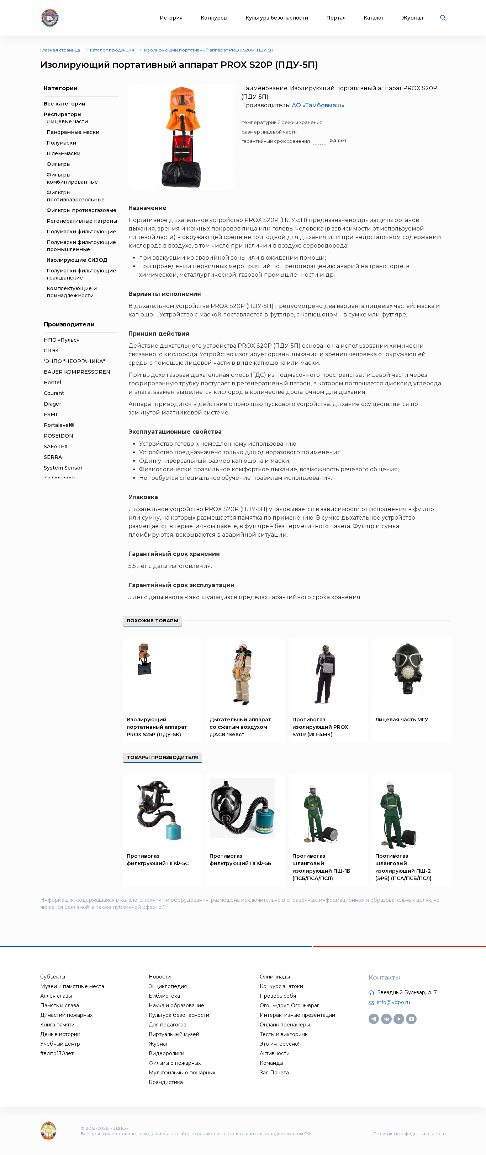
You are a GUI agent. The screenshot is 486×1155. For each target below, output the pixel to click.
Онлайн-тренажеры (285, 1024)
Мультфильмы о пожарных (182, 1072)
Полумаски (61, 143)
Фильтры (58, 164)
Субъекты (52, 977)
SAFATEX (56, 446)
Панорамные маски (73, 132)
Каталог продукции (112, 50)
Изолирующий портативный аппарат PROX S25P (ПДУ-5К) (157, 727)
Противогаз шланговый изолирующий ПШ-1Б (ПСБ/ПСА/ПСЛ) (321, 867)
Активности (275, 1053)
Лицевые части (67, 121)
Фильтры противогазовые (81, 210)
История (171, 18)
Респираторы (62, 114)
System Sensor (63, 468)
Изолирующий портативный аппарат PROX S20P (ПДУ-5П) (209, 50)
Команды (271, 1063)
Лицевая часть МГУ (401, 719)
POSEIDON (58, 436)
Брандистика (166, 1082)
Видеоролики (166, 1053)
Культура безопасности (276, 18)
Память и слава (59, 1005)
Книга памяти (57, 1024)
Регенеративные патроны (82, 221)
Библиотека (164, 996)
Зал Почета (274, 1072)
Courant (54, 393)
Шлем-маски (63, 153)
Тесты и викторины (284, 1034)
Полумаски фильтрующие (81, 231)
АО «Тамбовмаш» (318, 105)
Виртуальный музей (174, 1034)
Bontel (52, 382)
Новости (160, 977)
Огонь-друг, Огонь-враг (289, 1005)
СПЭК (51, 350)
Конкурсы (214, 18)
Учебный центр (60, 1044)
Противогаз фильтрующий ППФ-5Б (240, 860)
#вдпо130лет (57, 1053)
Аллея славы (56, 996)
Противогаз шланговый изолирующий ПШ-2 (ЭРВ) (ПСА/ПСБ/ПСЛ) (403, 867)
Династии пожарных (66, 1015)
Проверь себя (278, 996)
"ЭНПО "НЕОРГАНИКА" (74, 361)
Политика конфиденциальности (409, 1133)
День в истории (60, 1034)
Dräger (52, 404)
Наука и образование (176, 1005)
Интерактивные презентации (297, 1015)
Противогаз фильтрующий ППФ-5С (158, 860)
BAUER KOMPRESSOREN (77, 372)
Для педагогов (167, 1024)
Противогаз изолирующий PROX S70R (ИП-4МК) (320, 727)
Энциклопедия (168, 986)
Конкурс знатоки (281, 986)
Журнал (412, 18)
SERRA (53, 457)
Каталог (374, 18)
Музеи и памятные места (72, 986)
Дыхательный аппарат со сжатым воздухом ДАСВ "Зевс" (240, 727)
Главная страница (60, 50)
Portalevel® (59, 425)
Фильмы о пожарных (175, 1063)
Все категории (64, 104)
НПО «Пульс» (61, 340)
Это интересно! (279, 1044)
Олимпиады (275, 977)
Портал (335, 18)
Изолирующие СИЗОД (77, 260)
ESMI (50, 414)
